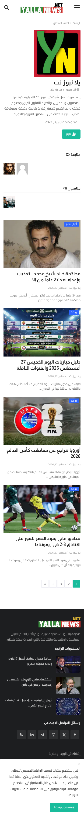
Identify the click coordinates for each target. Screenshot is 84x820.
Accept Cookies (64, 807)
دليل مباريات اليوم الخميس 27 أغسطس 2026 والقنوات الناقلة (48, 365)
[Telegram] (42, 734)
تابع (68, 134)
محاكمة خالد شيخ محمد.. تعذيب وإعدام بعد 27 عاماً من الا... (48, 276)
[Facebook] (74, 734)
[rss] (21, 734)
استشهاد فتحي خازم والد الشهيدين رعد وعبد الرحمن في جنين (29, 682)
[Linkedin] (32, 734)
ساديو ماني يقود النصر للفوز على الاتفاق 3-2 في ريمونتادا (47, 541)
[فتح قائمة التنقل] (77, 7)
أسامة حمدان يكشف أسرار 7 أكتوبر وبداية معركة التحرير (30, 661)
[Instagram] (53, 734)
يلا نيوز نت (74, 287)
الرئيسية (76, 23)
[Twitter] (64, 734)
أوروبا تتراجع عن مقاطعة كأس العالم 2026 (43, 453)
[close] (79, 764)
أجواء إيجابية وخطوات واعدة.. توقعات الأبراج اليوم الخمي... (28, 703)
